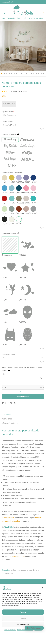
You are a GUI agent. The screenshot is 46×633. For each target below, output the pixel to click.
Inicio (3, 18)
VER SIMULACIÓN (9, 104)
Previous (2, 45)
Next (43, 45)
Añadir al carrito (23, 397)
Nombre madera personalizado (21, 570)
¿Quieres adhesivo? (9, 354)
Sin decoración (7, 255)
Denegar (23, 618)
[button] (43, 588)
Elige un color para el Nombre (12, 172)
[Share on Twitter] (11, 403)
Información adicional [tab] (10, 423)
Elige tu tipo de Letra (10, 134)
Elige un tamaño (8, 121)
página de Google (18, 556)
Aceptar (23, 612)
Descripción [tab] (6, 414)
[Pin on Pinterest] (15, 403)
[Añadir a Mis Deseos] (4, 403)
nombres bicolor (8, 518)
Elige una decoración (10, 233)
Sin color (19, 224)
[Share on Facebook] (7, 403)
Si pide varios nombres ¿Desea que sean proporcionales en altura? (22, 368)
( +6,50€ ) (5, 182)
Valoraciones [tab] (7, 418)
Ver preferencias (23, 625)
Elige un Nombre (8, 111)
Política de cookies (10, 630)
